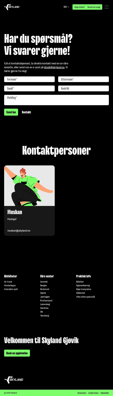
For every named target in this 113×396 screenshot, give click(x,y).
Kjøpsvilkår (105, 393)
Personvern (81, 393)
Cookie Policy (93, 393)
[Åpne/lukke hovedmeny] (106, 7)
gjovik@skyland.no (54, 67)
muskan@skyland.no (18, 230)
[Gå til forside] (11, 7)
